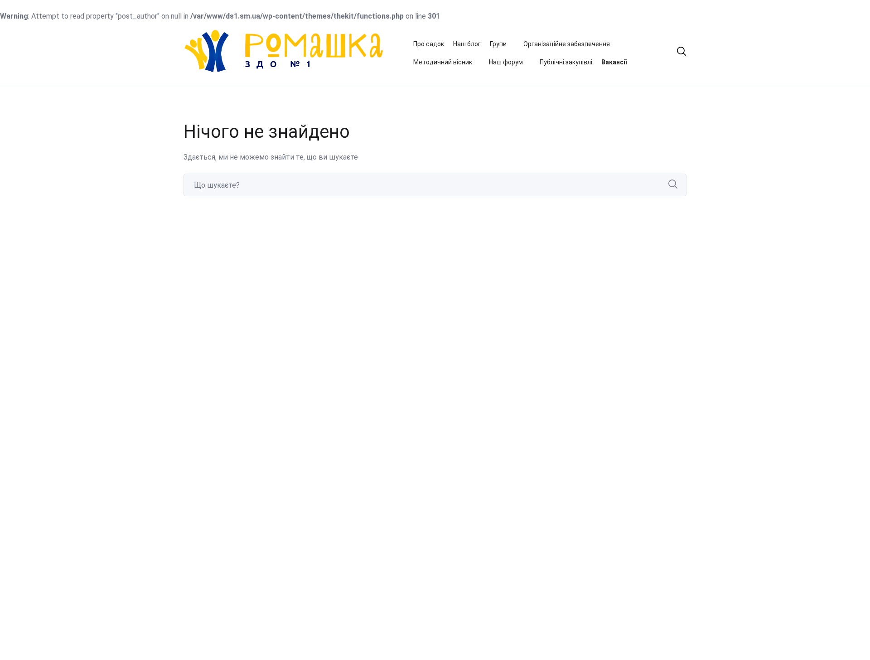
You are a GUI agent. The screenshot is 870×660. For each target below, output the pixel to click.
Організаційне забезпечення (566, 44)
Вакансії (614, 62)
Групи (498, 44)
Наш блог (467, 44)
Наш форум (506, 62)
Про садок (428, 44)
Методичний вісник (442, 62)
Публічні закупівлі (566, 62)
